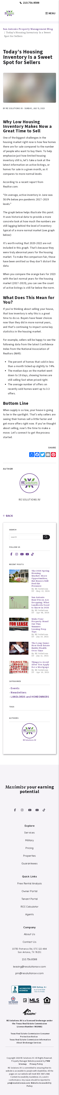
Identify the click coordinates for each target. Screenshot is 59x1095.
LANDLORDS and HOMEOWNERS (30, 697)
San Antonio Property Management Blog (28, 29)
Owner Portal (29, 891)
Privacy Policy (36, 1064)
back (9, 516)
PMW (48, 1061)
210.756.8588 (31, 2)
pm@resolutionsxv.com (29, 973)
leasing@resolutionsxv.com (29, 966)
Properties (29, 855)
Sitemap (23, 1064)
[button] (11, 554)
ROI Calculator (29, 906)
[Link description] (29, 989)
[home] (9, 13)
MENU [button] (51, 13)
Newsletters (18, 692)
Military (29, 840)
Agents (29, 914)
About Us (29, 934)
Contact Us (29, 941)
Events (15, 688)
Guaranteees (29, 863)
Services (29, 832)
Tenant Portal (29, 898)
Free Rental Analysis (29, 883)
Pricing (29, 848)
